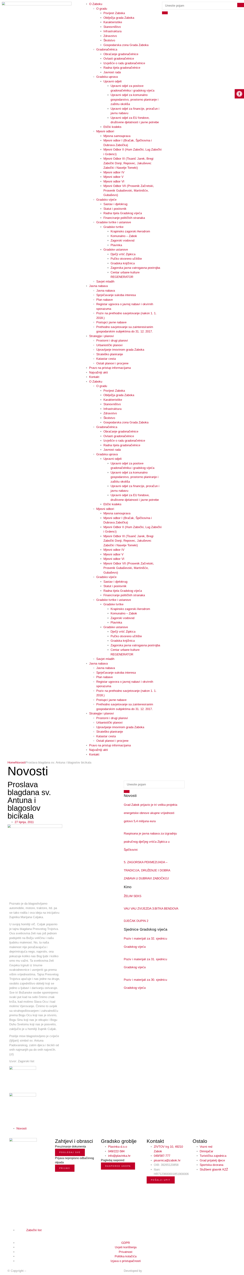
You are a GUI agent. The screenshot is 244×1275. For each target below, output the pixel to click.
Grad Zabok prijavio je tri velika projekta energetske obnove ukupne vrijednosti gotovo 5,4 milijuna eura (150, 813)
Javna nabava (98, 286)
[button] (239, 93)
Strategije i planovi (101, 336)
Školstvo (109, 40)
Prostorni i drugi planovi (112, 340)
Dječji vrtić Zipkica (123, 254)
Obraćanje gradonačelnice (120, 54)
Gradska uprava (107, 76)
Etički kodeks (112, 127)
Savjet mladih (105, 281)
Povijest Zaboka (114, 13)
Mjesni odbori (105, 131)
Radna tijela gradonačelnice (121, 67)
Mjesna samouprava (116, 136)
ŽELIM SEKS (132, 896)
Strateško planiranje (109, 354)
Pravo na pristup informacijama (110, 368)
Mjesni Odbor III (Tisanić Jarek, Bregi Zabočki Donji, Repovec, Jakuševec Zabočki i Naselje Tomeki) (128, 163)
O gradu (101, 8)
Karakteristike (112, 22)
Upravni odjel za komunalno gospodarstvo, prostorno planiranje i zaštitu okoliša (134, 99)
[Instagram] (14, 1234)
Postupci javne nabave (111, 322)
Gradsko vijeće (106, 199)
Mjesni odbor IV (113, 172)
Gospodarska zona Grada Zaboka (125, 45)
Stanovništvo (112, 27)
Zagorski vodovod (122, 240)
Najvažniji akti (98, 372)
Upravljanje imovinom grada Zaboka (120, 349)
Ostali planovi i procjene (112, 363)
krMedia (148, 1271)
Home (11, 762)
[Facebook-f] (10, 1234)
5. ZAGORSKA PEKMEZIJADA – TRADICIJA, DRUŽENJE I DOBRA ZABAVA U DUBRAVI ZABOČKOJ (147, 870)
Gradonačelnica (106, 49)
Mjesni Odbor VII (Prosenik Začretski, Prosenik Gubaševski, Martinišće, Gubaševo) (128, 190)
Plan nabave (104, 299)
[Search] (165, 12)
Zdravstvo (110, 36)
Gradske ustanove (115, 249)
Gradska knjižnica (123, 263)
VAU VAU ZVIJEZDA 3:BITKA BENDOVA (151, 908)
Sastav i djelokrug (115, 204)
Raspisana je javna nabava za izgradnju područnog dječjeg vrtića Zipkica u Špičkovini (150, 841)
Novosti (20, 762)
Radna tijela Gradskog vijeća (122, 213)
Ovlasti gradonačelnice (118, 58)
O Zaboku (95, 381)
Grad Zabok (35, 1271)
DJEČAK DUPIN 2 (136, 921)
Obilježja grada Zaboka (118, 17)
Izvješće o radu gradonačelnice (124, 63)
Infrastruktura (112, 31)
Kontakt (94, 377)
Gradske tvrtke (113, 227)
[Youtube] (18, 1234)
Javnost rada (112, 72)
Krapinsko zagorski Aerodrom (130, 231)
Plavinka (116, 245)
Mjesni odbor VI (113, 181)
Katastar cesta (106, 358)
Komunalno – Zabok (124, 236)
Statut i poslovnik (114, 208)
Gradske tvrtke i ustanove (113, 222)
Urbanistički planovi (109, 345)
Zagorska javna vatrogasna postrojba (135, 267)
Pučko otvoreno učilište (126, 258)
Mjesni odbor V (113, 177)
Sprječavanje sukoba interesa (116, 295)
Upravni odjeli (112, 81)
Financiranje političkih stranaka (124, 218)
